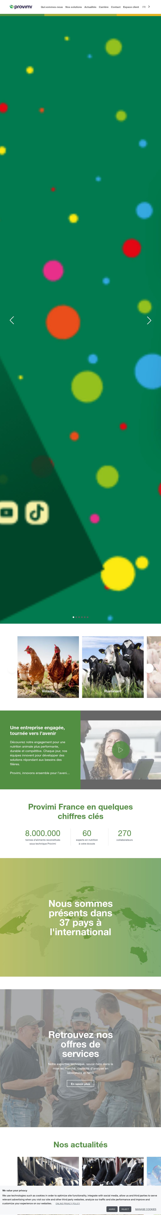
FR (144, 7)
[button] (12, 320)
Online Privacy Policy (68, 1203)
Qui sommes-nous (52, 6)
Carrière (103, 6)
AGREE (112, 1209)
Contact (116, 6)
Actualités (90, 6)
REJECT (125, 1209)
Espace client (131, 6)
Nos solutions (73, 6)
